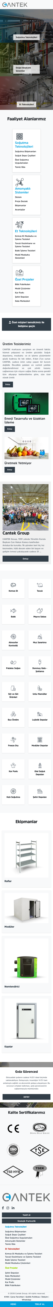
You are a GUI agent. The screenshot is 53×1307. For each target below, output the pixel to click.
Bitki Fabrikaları (22, 284)
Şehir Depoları (22, 297)
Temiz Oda (20, 167)
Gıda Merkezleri (22, 301)
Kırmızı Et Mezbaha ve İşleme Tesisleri (23, 1254)
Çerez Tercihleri (18, 1297)
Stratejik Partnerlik (26, 1221)
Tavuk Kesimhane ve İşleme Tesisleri (23, 1257)
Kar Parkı (19, 293)
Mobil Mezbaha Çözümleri (17, 1263)
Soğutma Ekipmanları (25, 151)
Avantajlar (20, 210)
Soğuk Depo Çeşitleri (25, 156)
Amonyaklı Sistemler (15, 1241)
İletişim (45, 1297)
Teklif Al (26, 1215)
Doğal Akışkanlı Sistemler (23, 69)
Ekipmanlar (20, 205)
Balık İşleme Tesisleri (25, 251)
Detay (7, 384)
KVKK (6, 1297)
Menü (13, 1304)
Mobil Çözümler (22, 288)
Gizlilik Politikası (33, 1297)
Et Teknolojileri (26, 104)
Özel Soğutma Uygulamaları (18, 1238)
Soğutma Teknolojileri (26, 37)
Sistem (18, 197)
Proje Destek (21, 201)
